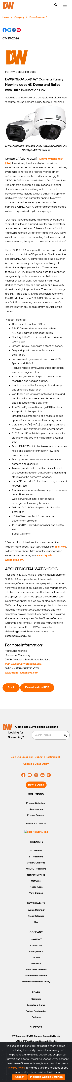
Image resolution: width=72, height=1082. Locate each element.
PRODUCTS (36, 842)
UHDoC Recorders (36, 869)
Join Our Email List (22, 757)
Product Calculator (36, 803)
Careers (36, 957)
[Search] (55, 5)
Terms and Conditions (36, 969)
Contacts (36, 999)
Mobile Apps (36, 887)
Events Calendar (36, 910)
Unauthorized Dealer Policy (36, 982)
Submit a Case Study (36, 764)
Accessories (36, 809)
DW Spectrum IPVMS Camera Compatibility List (36, 1036)
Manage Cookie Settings (46, 1077)
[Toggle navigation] (64, 5)
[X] (36, 775)
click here (60, 547)
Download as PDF (37, 687)
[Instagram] (49, 775)
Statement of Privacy (36, 976)
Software (36, 881)
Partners (36, 1017)
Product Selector (36, 815)
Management (36, 951)
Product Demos (36, 824)
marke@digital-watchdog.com (23, 664)
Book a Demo (36, 785)
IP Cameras (36, 851)
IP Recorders (36, 857)
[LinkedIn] (42, 775)
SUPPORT (36, 1027)
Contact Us (36, 945)
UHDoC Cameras (36, 863)
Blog (36, 922)
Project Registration (36, 1011)
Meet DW (36, 939)
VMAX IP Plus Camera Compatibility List (36, 1041)
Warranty (36, 963)
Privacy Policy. (16, 1068)
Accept (19, 1077)
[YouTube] (30, 775)
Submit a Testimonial (47, 757)
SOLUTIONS (36, 794)
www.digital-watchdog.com (21, 673)
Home (6, 17)
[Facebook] (23, 775)
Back (11, 687)
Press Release (37, 17)
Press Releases (36, 916)
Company (19, 17)
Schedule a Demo (36, 1005)
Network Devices (36, 875)
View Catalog (36, 893)
